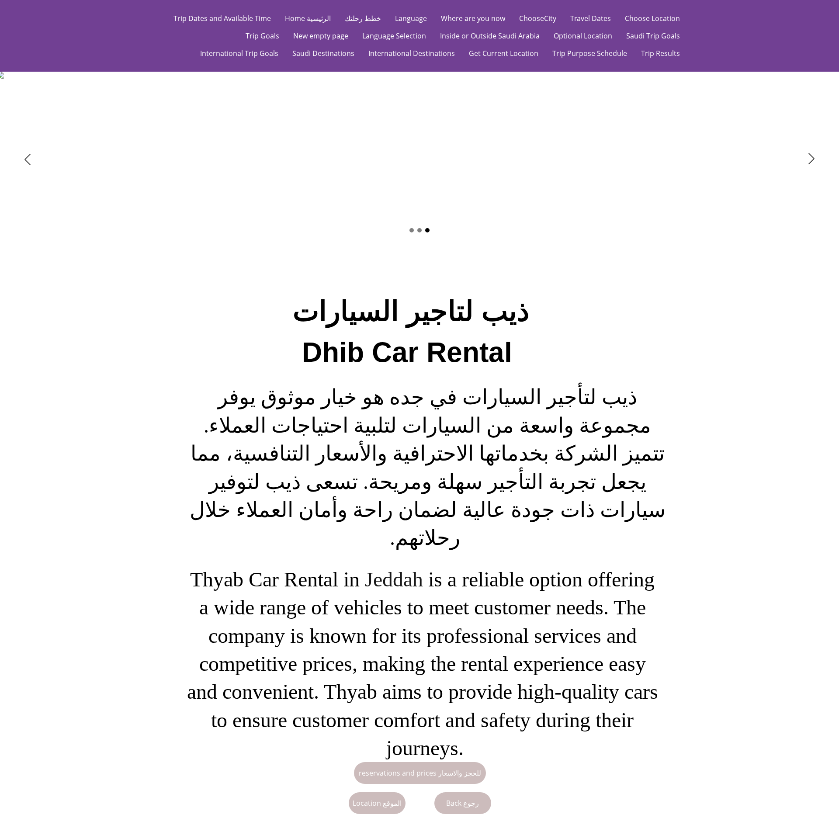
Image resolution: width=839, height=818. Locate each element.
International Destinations (411, 53)
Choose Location (652, 18)
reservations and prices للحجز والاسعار (420, 773)
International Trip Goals (239, 53)
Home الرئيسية (308, 18)
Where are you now (473, 18)
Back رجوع (462, 803)
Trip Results (660, 53)
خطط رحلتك (363, 18)
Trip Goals (262, 36)
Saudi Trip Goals (653, 36)
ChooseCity (537, 18)
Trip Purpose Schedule (589, 53)
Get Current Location (503, 53)
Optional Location (583, 36)
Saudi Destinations (323, 53)
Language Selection (394, 36)
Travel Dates (590, 18)
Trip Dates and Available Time (222, 18)
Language (411, 18)
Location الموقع (377, 803)
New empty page (320, 36)
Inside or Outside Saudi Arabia (490, 36)
